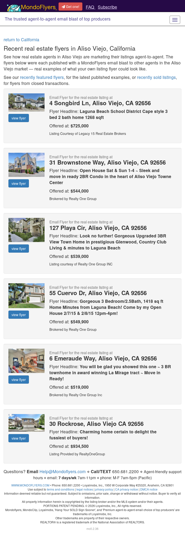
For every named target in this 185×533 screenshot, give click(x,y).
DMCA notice (149, 489)
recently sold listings (156, 77)
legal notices (84, 489)
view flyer (19, 118)
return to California (21, 39)
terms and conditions (60, 489)
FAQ (90, 7)
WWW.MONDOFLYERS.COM (30, 485)
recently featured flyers (42, 77)
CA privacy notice (126, 489)
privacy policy (104, 489)
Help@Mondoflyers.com (63, 471)
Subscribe (107, 7)
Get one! (72, 6)
